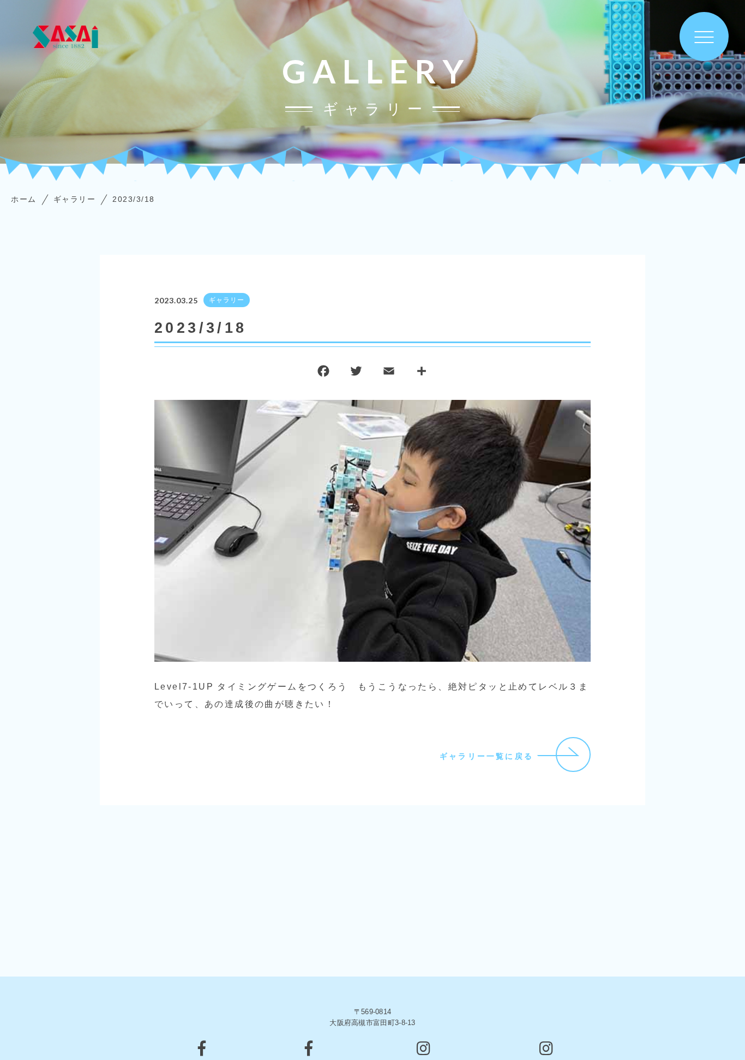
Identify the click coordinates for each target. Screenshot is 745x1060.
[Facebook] (323, 373)
